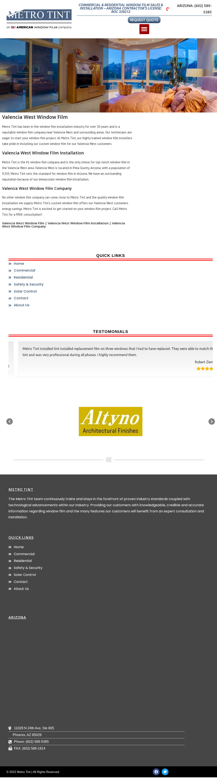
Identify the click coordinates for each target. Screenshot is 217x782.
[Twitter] (165, 771)
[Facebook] (156, 771)
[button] (144, 29)
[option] (110, 421)
